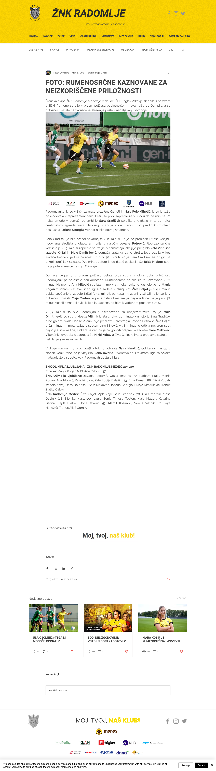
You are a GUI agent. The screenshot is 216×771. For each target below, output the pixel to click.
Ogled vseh (181, 598)
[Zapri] (212, 765)
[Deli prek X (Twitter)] (55, 568)
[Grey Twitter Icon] (183, 13)
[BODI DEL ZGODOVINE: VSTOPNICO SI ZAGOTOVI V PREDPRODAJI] (108, 618)
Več (171, 49)
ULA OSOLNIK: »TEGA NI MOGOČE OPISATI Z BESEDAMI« (49, 639)
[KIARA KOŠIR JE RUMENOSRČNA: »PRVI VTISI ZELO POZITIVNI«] (162, 618)
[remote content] (108, 468)
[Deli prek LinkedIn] (63, 568)
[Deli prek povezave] (72, 568)
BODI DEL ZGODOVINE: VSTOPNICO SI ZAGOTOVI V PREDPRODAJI (107, 639)
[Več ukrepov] (168, 73)
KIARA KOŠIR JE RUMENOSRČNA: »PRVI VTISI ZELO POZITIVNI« (162, 639)
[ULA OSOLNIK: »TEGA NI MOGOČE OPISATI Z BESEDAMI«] (53, 618)
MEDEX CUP (128, 49)
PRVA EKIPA (73, 49)
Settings (185, 765)
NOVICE (55, 49)
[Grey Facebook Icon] (169, 13)
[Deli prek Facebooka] (47, 568)
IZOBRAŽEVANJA (152, 49)
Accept (201, 765)
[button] (88, 35)
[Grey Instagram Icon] (176, 13)
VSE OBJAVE (36, 49)
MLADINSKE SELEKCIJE (100, 49)
